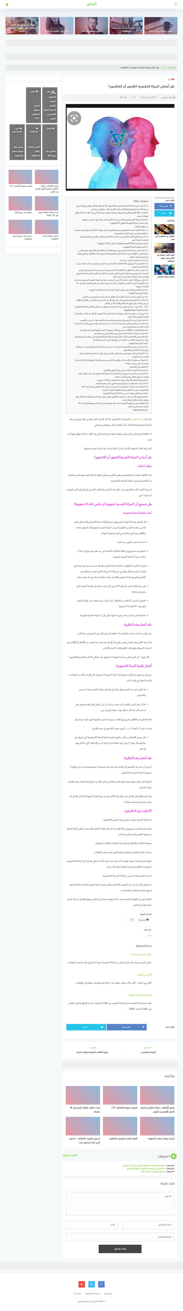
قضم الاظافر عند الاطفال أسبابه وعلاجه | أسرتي (143, 1165)
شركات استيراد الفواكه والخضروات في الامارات (126, 30)
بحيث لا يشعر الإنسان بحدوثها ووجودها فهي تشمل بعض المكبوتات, (119, 383)
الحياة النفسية (136, 419)
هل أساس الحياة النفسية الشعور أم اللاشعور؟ (128, 223)
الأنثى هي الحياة (145, 974)
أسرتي (91, 4)
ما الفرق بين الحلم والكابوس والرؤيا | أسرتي (145, 1168)
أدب (163, 67)
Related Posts (139, 410)
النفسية (128, 728)
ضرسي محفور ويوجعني (91, 31)
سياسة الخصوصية (93, 1293)
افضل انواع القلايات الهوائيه (57, 31)
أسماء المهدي (167, 97)
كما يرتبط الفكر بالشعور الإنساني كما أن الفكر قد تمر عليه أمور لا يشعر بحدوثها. (112, 219)
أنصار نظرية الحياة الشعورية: (134, 247)
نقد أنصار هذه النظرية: (138, 293)
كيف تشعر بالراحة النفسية (140, 995)
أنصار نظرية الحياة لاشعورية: (135, 310)
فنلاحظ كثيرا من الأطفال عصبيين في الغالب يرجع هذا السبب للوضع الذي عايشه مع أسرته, (111, 330)
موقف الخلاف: (139, 226)
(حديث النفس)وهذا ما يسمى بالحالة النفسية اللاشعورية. (123, 393)
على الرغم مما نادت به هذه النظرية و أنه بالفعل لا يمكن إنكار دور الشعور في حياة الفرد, (113, 297)
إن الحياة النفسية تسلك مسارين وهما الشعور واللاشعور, (123, 370)
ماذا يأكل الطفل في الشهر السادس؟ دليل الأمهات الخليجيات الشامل (22, 28)
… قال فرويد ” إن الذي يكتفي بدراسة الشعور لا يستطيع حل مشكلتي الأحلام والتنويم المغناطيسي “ (109, 307)
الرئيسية (172, 67)
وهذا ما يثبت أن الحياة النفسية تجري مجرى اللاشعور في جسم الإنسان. (119, 333)
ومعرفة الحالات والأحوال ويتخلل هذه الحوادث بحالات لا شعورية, (120, 380)
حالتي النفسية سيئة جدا (141, 954)
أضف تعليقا (70, 1155)
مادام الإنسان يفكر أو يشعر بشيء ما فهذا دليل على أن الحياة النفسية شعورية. (116, 290)
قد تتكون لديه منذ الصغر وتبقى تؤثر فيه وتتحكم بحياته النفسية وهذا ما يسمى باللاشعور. (112, 320)
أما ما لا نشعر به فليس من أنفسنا (132, 260)
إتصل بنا (77, 1293)
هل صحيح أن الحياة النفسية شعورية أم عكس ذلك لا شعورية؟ (122, 243)
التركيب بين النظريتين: (137, 366)
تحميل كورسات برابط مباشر (161, 31)
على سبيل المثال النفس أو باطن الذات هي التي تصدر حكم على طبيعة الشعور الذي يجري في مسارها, (109, 280)
